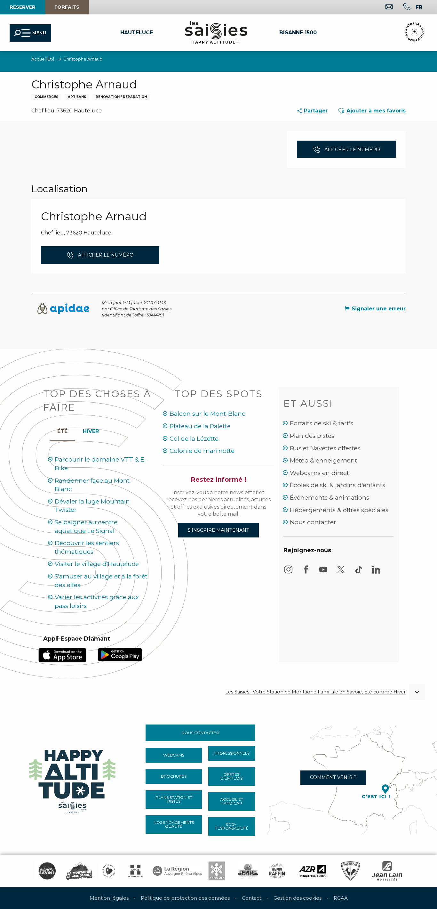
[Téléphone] (401, 7)
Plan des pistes (312, 435)
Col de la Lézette (194, 438)
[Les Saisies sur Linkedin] (376, 572)
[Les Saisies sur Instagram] (288, 572)
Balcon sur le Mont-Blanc (207, 413)
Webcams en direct (319, 473)
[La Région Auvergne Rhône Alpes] (177, 871)
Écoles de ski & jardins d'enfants (337, 485)
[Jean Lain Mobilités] (387, 870)
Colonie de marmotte (202, 450)
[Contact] (384, 7)
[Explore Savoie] (47, 870)
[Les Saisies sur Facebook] (306, 572)
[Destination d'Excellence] (108, 870)
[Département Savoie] (135, 870)
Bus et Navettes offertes (325, 448)
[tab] (91, 429)
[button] (418, 7)
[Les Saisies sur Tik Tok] (358, 572)
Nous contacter (313, 522)
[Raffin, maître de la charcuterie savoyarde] (277, 870)
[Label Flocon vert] (216, 870)
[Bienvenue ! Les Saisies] (73, 780)
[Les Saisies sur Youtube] (323, 572)
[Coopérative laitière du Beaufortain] (248, 870)
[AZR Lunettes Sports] (312, 870)
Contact (251, 898)
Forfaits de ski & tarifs (321, 423)
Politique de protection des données (185, 898)
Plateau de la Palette (200, 426)
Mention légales (109, 898)
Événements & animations (329, 497)
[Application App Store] (62, 655)
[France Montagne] (79, 870)
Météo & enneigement (323, 460)
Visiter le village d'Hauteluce (97, 564)
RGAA (341, 898)
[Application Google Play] (120, 654)
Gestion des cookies (298, 898)
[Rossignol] (350, 870)
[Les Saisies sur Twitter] (341, 572)
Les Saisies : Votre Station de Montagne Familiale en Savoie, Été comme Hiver (315, 692)
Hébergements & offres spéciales (339, 510)
